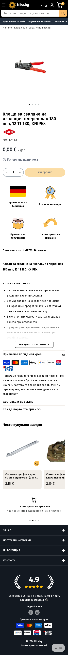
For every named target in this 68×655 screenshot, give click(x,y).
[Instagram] (37, 612)
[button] (46, 599)
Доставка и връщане (18, 402)
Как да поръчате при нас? (22, 409)
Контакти (9, 560)
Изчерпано (45, 172)
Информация (11, 550)
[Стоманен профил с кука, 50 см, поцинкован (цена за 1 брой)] (22, 448)
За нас (7, 530)
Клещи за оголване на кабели (32, 27)
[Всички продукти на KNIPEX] (9, 132)
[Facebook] (30, 612)
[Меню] (5, 5)
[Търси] (63, 13)
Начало (7, 27)
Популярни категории (17, 540)
